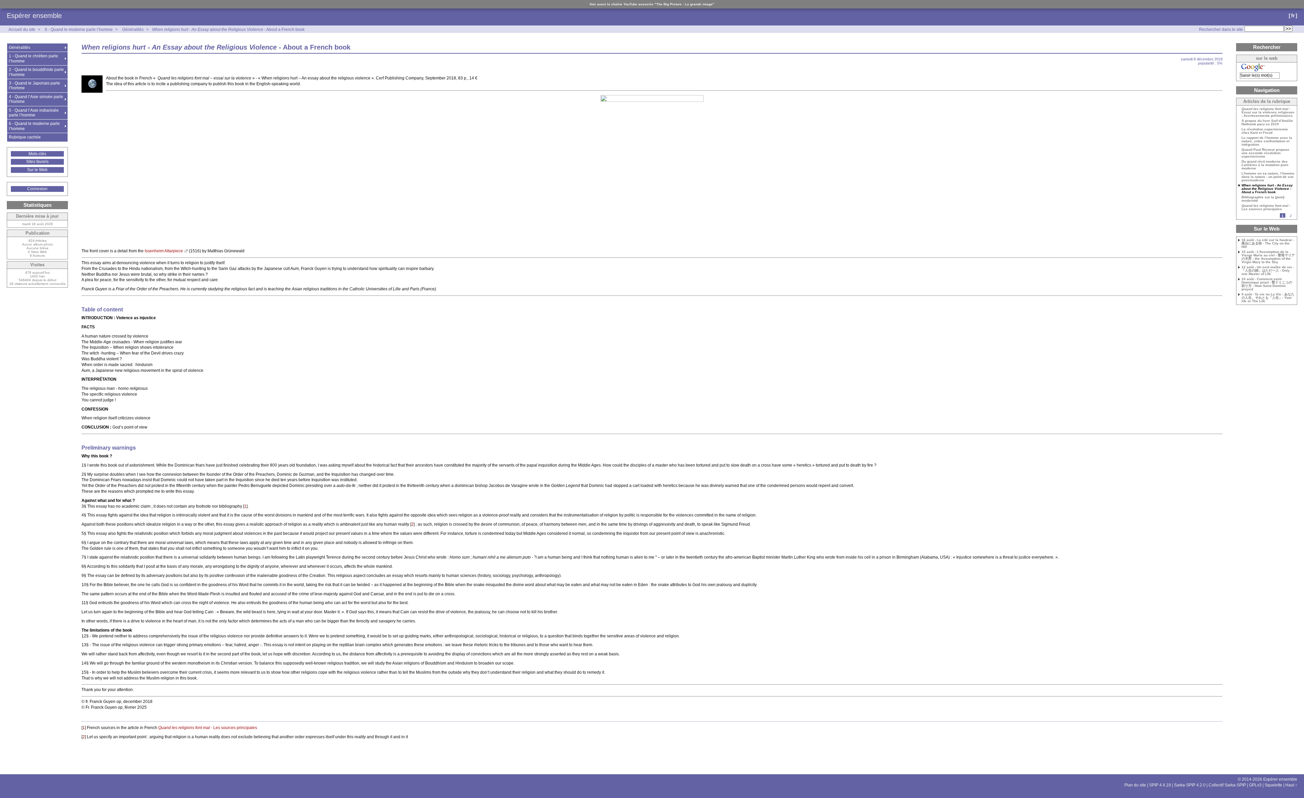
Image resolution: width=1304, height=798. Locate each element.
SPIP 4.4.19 (1160, 785)
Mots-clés (37, 153)
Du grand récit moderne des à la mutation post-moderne (1265, 165)
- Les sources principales (207, 727)
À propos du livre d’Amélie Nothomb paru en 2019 (1267, 122)
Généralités (133, 29)
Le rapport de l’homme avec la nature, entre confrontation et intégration (1267, 141)
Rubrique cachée (25, 137)
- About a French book (228, 29)
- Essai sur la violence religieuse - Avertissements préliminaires (1268, 112)
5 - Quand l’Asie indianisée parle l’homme (34, 112)
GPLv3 (1255, 785)
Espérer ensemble (34, 15)
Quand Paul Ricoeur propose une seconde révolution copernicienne (1265, 153)
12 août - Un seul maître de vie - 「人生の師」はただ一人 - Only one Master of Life (1268, 271)
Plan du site (1135, 785)
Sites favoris (37, 161)
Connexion (37, 188)
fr (1293, 15)
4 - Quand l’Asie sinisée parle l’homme (36, 99)
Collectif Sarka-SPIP (1227, 785)
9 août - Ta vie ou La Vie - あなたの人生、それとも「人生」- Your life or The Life (1268, 298)
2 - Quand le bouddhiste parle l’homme (36, 72)
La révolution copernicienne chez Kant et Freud (1265, 131)
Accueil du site (21, 29)
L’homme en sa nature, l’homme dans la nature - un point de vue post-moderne (1268, 177)
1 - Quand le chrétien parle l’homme (33, 58)
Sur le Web (37, 169)
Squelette (1273, 785)
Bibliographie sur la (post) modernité (1263, 199)
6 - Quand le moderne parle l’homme (79, 29)
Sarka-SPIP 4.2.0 (1190, 785)
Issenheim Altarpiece (164, 251)
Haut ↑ (1291, 785)
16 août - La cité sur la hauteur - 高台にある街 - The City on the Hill (1268, 243)
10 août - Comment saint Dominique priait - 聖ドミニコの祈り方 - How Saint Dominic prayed (1267, 284)
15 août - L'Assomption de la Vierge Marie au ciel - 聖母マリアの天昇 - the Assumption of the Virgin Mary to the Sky (1268, 257)
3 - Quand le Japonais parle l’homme (34, 85)
